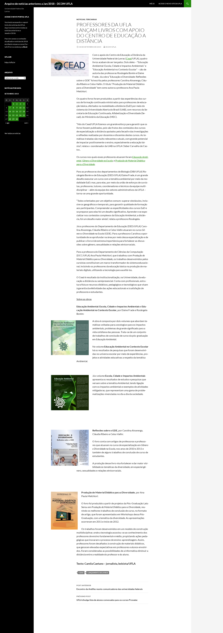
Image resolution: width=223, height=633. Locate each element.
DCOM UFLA (110, 47)
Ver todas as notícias (12, 133)
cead (81, 573)
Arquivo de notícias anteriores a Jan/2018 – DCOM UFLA (39, 3)
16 (17, 111)
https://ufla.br (10, 62)
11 (24, 108)
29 (13, 119)
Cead (129, 58)
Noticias (80, 19)
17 (20, 111)
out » (26, 123)
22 (13, 115)
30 (17, 119)
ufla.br (25, 47)
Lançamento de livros (98, 573)
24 (20, 115)
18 (24, 111)
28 (10, 119)
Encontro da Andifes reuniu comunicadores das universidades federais (109, 587)
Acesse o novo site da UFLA (170, 4)
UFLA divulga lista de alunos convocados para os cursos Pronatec (107, 598)
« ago (7, 123)
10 (20, 108)
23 (17, 115)
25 (24, 115)
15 (13, 111)
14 (10, 111)
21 (10, 115)
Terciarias (91, 19)
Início (152, 4)
